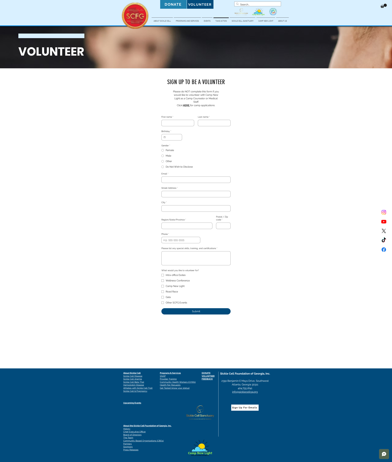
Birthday (166, 131)
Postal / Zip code (222, 218)
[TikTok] (384, 240)
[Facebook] (384, 250)
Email (164, 173)
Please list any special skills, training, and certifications (189, 248)
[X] (384, 231)
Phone (165, 234)
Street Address (169, 188)
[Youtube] (384, 222)
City (164, 202)
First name (167, 117)
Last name (204, 117)
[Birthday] (164, 137)
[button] (384, 6)
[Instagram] (384, 212)
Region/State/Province (173, 219)
